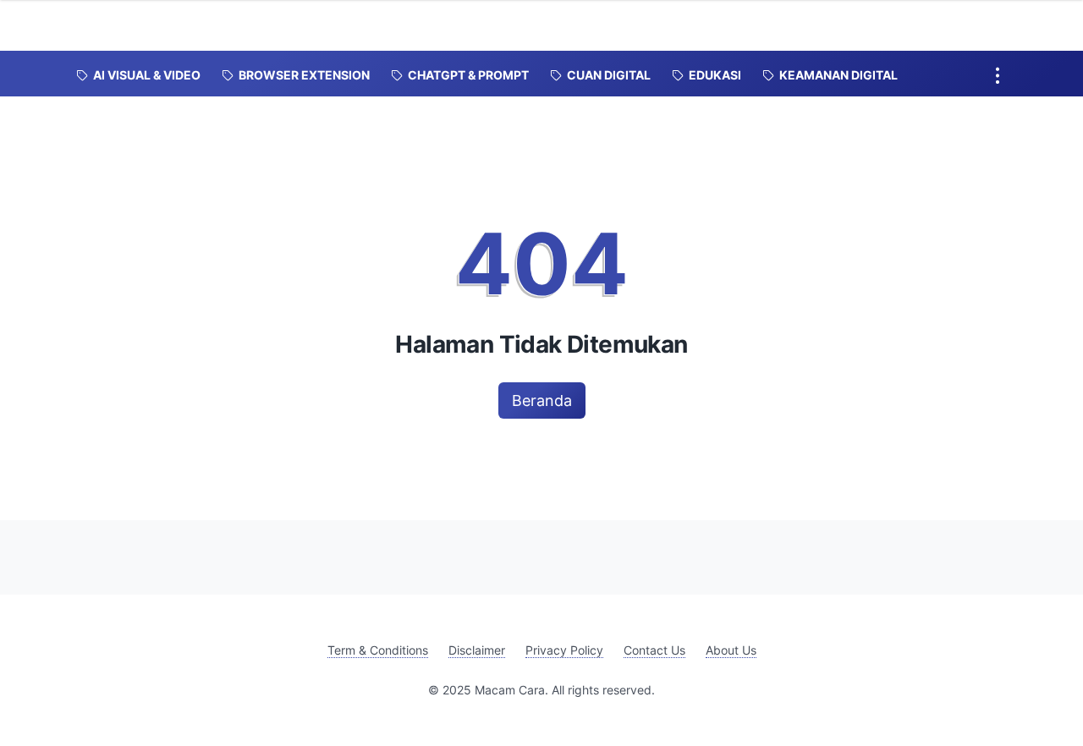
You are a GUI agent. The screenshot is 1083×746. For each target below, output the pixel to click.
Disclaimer (476, 650)
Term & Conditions (377, 650)
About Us (731, 650)
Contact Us (654, 650)
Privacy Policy (564, 650)
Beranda (542, 400)
